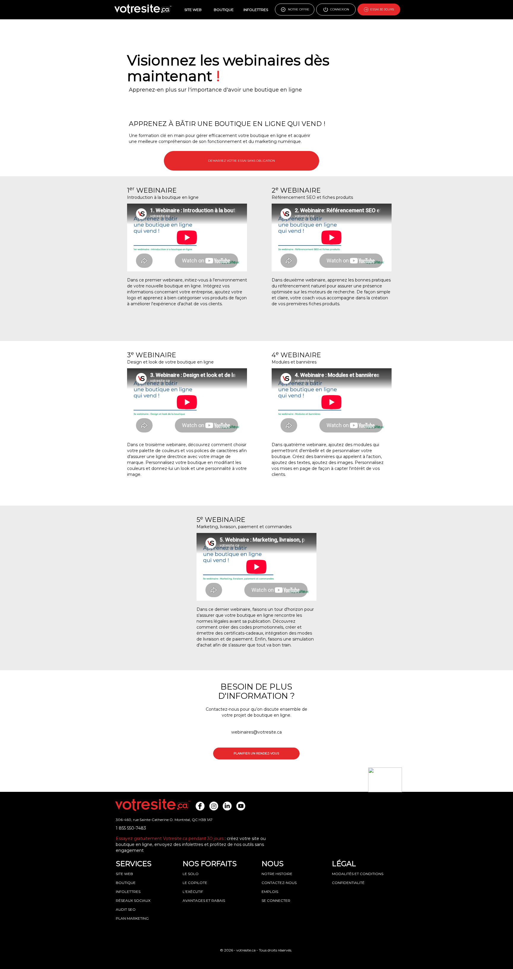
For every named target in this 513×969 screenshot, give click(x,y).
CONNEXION (338, 9)
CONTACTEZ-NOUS (279, 882)
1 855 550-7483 (131, 828)
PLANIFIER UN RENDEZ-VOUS (256, 753)
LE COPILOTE (195, 882)
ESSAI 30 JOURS (381, 9)
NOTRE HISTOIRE (277, 874)
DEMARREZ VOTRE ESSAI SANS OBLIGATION (241, 161)
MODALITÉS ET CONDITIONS (357, 874)
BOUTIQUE (224, 9)
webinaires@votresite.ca (256, 732)
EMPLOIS (270, 891)
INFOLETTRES (255, 9)
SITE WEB (193, 9)
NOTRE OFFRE (297, 9)
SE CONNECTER (276, 900)
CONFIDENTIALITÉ (348, 882)
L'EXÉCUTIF (193, 891)
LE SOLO (191, 874)
